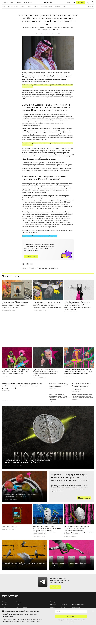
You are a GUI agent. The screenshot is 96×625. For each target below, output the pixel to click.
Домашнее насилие (46, 6)
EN (74, 2)
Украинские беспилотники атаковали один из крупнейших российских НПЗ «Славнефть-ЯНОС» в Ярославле (60, 397)
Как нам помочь (31, 256)
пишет (24, 79)
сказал (39, 208)
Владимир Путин (13, 6)
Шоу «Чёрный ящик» (78, 604)
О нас (68, 2)
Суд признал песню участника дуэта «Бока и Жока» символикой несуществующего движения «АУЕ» (22, 386)
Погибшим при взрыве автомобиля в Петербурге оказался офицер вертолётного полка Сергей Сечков (83, 396)
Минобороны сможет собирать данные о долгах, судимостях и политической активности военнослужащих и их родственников (81, 386)
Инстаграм (53, 604)
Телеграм (52, 607)
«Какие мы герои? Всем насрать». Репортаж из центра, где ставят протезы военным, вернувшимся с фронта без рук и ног (15, 304)
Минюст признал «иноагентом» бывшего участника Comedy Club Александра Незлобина (58, 385)
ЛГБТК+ (36, 6)
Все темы (91, 6)
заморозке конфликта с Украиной (61, 214)
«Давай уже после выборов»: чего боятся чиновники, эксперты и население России (25, 564)
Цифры (19, 2)
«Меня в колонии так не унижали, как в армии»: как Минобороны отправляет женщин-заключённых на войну (78, 371)
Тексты (12, 2)
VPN (64, 6)
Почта (58, 612)
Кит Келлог (32, 198)
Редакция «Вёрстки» (40, 33)
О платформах (76, 607)
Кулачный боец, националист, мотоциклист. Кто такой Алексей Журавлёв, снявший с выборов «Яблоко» (45, 372)
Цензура (57, 6)
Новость (48, 33)
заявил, (42, 184)
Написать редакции (21, 607)
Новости (4, 2)
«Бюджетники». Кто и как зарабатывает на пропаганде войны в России (28, 461)
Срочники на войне (9, 527)
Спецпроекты (28, 2)
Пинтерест (64, 604)
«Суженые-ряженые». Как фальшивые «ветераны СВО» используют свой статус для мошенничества (16, 371)
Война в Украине (26, 6)
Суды (3, 6)
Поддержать (80, 2)
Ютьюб (63, 607)
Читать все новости (8, 401)
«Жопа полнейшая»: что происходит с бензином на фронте (69, 564)
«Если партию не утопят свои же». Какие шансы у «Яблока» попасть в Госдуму (23, 495)
